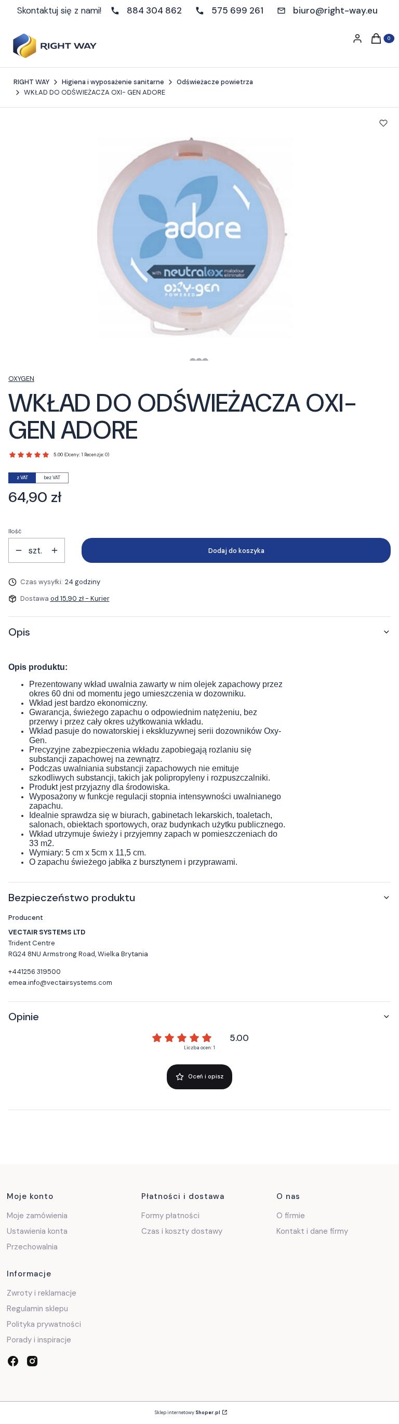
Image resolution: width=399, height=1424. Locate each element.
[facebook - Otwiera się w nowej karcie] (13, 1361)
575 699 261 (237, 10)
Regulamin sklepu (37, 1308)
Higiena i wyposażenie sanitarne (113, 81)
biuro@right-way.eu (335, 10)
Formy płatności (170, 1215)
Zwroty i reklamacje (41, 1293)
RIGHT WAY (31, 81)
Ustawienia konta (37, 1231)
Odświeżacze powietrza (215, 81)
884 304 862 (154, 10)
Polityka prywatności (44, 1324)
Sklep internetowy (187, 1412)
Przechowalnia (32, 1247)
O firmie (290, 1215)
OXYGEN (21, 378)
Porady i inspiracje (39, 1340)
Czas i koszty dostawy (181, 1231)
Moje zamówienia (37, 1215)
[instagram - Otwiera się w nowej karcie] (32, 1361)
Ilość (14, 531)
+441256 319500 (34, 971)
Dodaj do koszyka (236, 550)
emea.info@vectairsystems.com (60, 982)
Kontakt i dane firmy (312, 1231)
